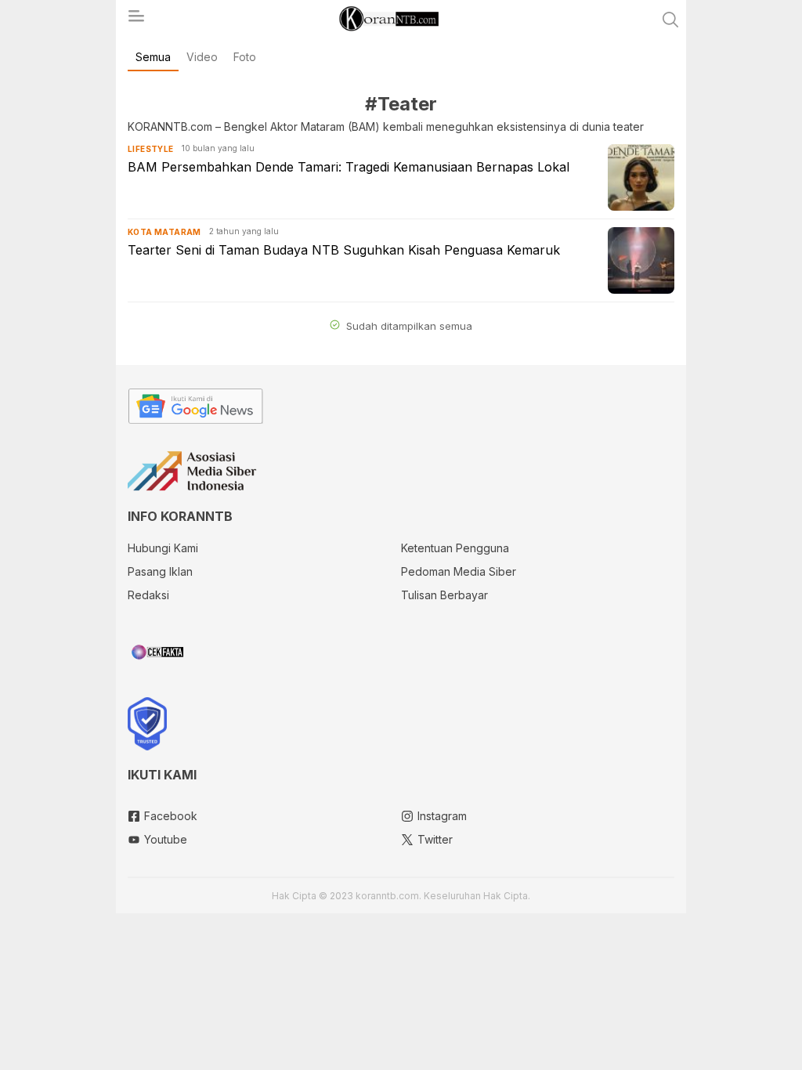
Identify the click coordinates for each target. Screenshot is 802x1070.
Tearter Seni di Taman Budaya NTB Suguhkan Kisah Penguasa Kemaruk (344, 250)
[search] (670, 19)
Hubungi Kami (163, 548)
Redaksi (148, 595)
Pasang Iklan (160, 571)
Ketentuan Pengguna (455, 548)
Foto (244, 56)
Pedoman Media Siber (458, 571)
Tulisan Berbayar (444, 595)
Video (202, 56)
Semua (153, 56)
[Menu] (135, 20)
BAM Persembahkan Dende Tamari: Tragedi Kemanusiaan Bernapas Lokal (348, 167)
